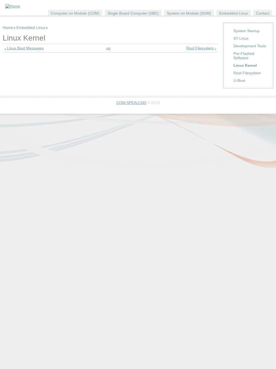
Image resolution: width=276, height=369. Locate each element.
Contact (262, 13)
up (108, 48)
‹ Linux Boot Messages (24, 48)
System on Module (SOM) (189, 13)
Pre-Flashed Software (243, 55)
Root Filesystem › (201, 48)
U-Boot (239, 80)
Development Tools (249, 46)
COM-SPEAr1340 (131, 102)
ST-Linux (241, 38)
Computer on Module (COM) (75, 13)
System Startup (246, 31)
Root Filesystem (247, 73)
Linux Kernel (245, 65)
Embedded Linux (30, 27)
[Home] (12, 6)
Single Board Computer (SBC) (133, 13)
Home (8, 27)
